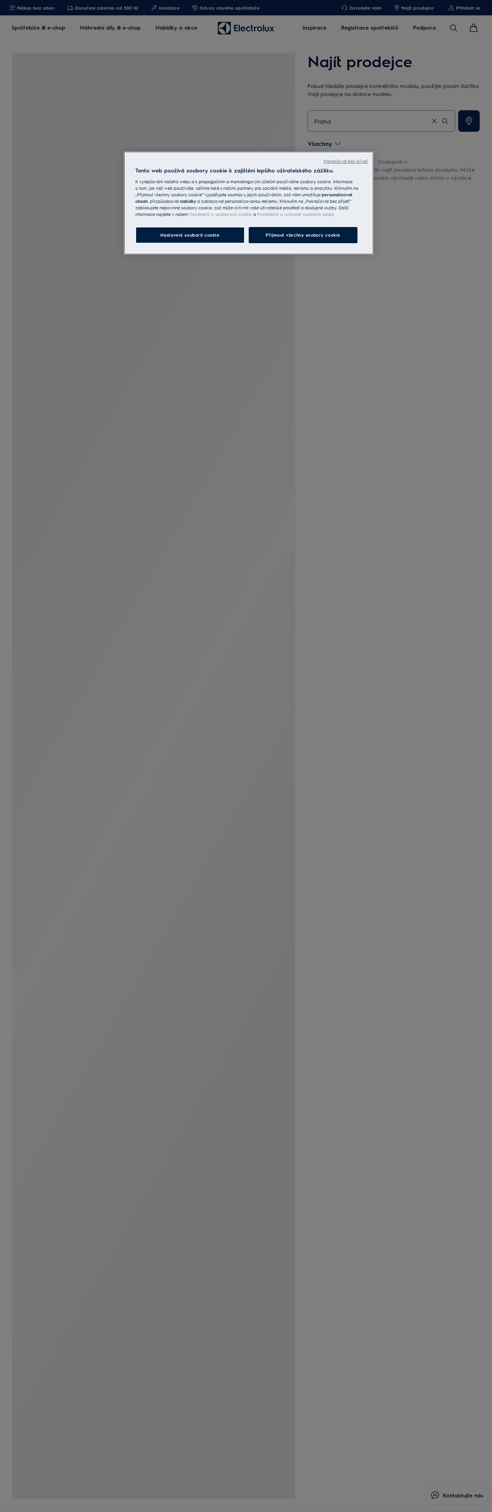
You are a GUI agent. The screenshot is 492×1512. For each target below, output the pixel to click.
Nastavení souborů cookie (190, 235)
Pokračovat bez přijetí (346, 161)
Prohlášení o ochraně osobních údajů (295, 214)
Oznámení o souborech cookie (220, 214)
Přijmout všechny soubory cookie (303, 235)
